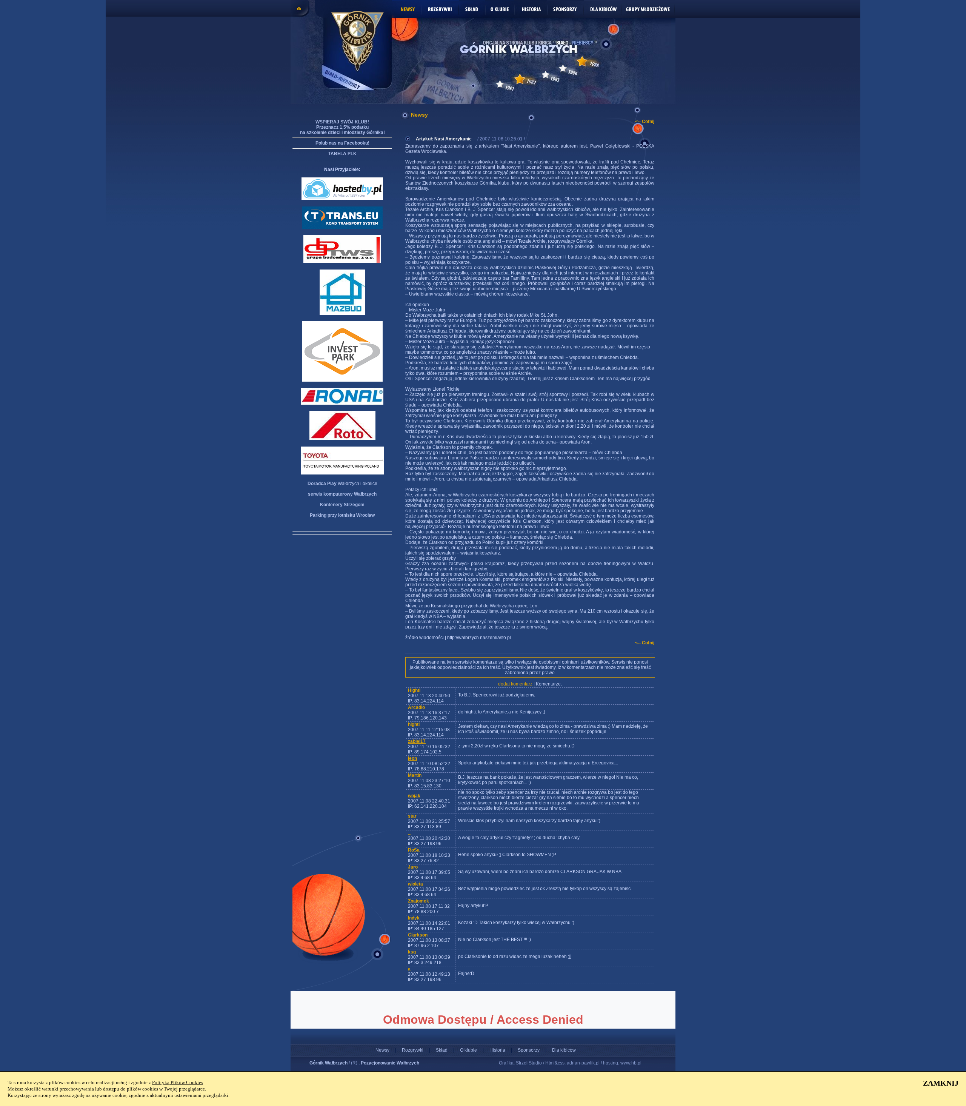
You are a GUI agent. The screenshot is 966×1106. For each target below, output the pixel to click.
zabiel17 (417, 741)
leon (412, 758)
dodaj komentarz (515, 684)
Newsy (382, 1050)
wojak (414, 795)
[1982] (519, 79)
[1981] (500, 84)
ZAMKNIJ (940, 1083)
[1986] (563, 68)
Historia (497, 1050)
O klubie (468, 1050)
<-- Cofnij (644, 121)
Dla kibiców (564, 1050)
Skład (442, 1050)
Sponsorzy (529, 1050)
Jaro (413, 867)
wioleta (415, 884)
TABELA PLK (342, 153)
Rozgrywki (412, 1050)
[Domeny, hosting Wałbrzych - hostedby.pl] (342, 198)
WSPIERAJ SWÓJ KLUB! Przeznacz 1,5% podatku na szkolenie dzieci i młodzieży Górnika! (342, 127)
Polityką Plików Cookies (177, 1082)
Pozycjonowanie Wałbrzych (390, 1063)
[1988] (582, 61)
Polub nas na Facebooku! (342, 143)
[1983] (545, 75)
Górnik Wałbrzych (328, 1063)
